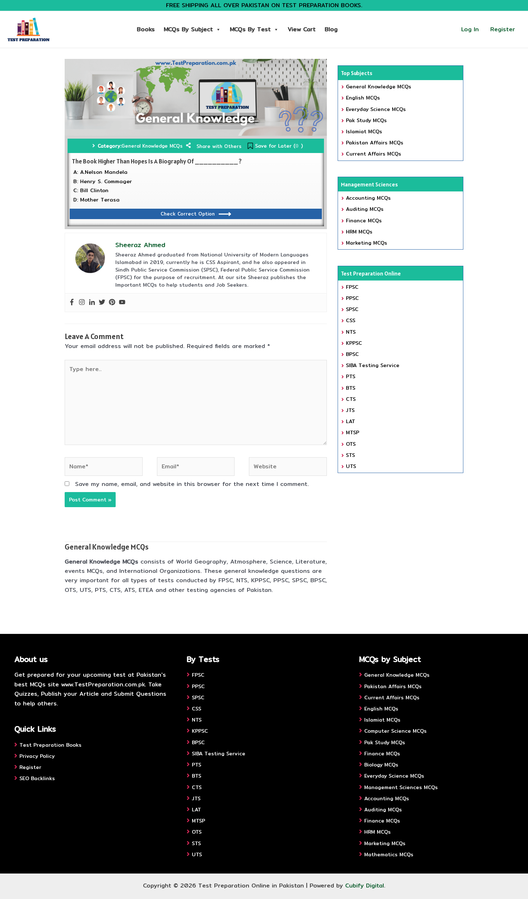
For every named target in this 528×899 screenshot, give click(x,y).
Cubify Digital (364, 885)
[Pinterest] (112, 302)
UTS (351, 466)
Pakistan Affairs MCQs (374, 143)
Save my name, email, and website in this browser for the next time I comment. (192, 483)
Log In (470, 29)
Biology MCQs (381, 765)
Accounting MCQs (368, 198)
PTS (350, 376)
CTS (351, 399)
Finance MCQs (364, 220)
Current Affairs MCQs (373, 154)
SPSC (352, 309)
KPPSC (354, 343)
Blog (331, 29)
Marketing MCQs (366, 243)
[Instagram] (82, 302)
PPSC (352, 298)
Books (146, 29)
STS (350, 455)
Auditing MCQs (365, 209)
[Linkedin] (92, 302)
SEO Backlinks (37, 778)
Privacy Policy (37, 756)
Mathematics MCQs (388, 854)
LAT (350, 421)
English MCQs (363, 98)
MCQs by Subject (188, 29)
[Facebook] (72, 302)
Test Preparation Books (50, 745)
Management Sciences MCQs (401, 787)
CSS (350, 320)
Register (502, 29)
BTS (350, 388)
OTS (351, 444)
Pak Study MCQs (366, 120)
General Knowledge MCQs (151, 145)
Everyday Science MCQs (376, 109)
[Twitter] (102, 302)
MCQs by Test (250, 29)
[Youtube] (122, 302)
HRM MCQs (359, 232)
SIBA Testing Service (372, 365)
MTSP (352, 432)
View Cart (302, 29)
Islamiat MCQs (364, 131)
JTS (350, 410)
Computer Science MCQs (395, 731)
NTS (351, 332)
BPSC (352, 354)
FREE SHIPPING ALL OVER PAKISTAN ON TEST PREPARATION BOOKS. (264, 5)
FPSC (352, 287)
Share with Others (218, 146)
